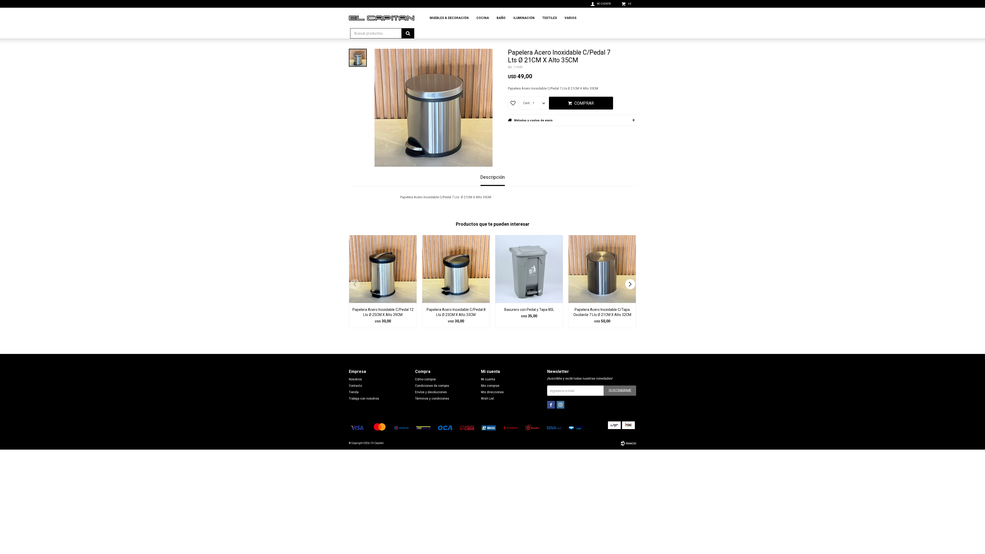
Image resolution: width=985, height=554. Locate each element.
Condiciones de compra (432, 386)
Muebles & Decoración (449, 18)
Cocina (482, 18)
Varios (570, 18)
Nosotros (355, 379)
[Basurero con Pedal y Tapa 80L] (529, 269)
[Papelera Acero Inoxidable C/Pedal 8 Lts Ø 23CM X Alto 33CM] (456, 269)
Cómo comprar (425, 379)
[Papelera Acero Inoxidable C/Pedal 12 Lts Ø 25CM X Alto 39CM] (383, 269)
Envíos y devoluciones (431, 392)
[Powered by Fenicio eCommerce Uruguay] (628, 443)
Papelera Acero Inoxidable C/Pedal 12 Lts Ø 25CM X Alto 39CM (382, 312)
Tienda (354, 392)
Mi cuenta (488, 379)
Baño (501, 18)
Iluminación (524, 18)
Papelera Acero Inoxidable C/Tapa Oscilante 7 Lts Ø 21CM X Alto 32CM (602, 312)
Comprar (584, 103)
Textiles (549, 18)
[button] (630, 284)
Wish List (487, 398)
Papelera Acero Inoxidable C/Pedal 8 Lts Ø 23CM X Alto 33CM (456, 312)
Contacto (355, 386)
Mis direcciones (492, 392)
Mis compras (490, 386)
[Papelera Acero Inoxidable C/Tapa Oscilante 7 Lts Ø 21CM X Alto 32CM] (602, 269)
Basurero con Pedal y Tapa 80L (529, 310)
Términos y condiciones (432, 398)
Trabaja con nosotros (364, 398)
